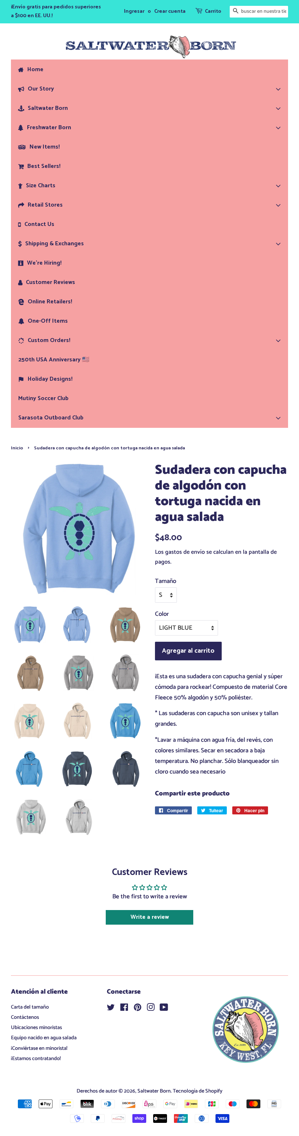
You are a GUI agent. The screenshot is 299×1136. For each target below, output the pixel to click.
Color (162, 614)
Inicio (17, 448)
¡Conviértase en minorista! (39, 1048)
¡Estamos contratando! (36, 1058)
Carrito (213, 11)
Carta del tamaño (30, 1007)
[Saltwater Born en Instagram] (151, 1009)
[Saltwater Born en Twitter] (111, 1009)
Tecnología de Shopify (197, 1091)
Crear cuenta (170, 11)
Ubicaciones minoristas (36, 1027)
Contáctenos (25, 1017)
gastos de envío (185, 552)
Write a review (150, 917)
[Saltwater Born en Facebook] (124, 1009)
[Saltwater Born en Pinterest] (137, 1009)
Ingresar (134, 11)
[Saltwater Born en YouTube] (164, 1009)
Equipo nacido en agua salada (44, 1037)
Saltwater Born (154, 1091)
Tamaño (165, 581)
